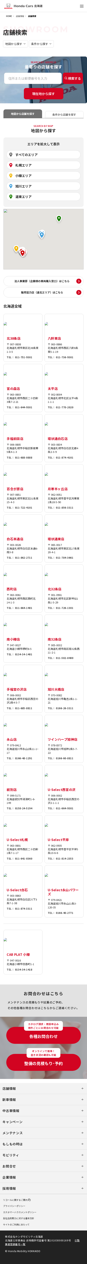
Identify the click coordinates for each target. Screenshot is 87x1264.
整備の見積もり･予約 (43, 1060)
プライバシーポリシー (14, 1205)
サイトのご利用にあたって (16, 1224)
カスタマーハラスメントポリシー (19, 1212)
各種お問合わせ (43, 1033)
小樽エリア (23, 175)
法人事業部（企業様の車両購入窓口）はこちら (42, 281)
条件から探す (39, 44)
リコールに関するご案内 (15, 1199)
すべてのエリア (26, 154)
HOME (9, 16)
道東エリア (23, 196)
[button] (22, 254)
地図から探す (13, 44)
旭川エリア (23, 186)
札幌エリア (23, 165)
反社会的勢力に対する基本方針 (18, 1218)
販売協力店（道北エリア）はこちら (42, 292)
